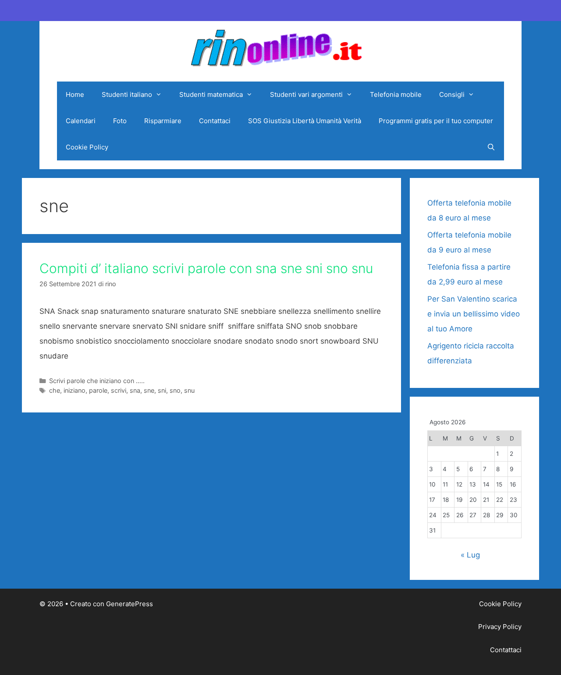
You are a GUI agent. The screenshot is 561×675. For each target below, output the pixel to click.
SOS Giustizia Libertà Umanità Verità (304, 121)
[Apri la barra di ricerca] (491, 147)
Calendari (81, 121)
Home (75, 94)
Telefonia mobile (396, 94)
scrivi (118, 390)
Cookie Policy (87, 147)
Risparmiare (162, 121)
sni (162, 390)
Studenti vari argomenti (306, 94)
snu (189, 390)
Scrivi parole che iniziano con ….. (97, 380)
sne (149, 390)
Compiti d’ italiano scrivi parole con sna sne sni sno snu (206, 268)
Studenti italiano (127, 94)
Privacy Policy (500, 626)
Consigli (452, 94)
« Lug (470, 555)
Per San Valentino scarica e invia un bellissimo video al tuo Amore (473, 314)
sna (135, 390)
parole (98, 390)
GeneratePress (129, 604)
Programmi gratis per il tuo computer (436, 121)
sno (175, 390)
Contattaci (215, 121)
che (54, 390)
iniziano (74, 390)
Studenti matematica (211, 94)
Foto (120, 121)
